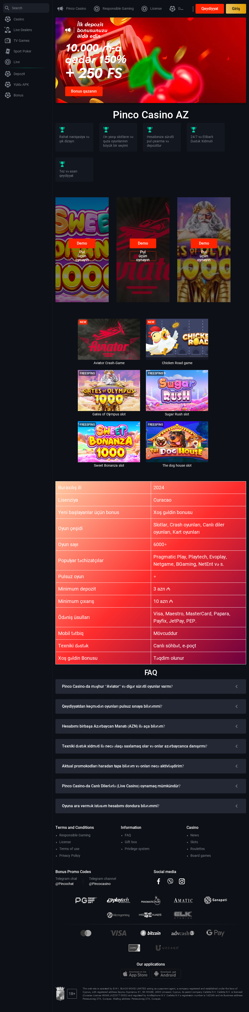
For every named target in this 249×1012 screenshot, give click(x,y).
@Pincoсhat (64, 884)
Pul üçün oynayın (82, 256)
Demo (82, 243)
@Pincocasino (100, 884)
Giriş (236, 8)
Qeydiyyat (209, 8)
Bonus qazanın (84, 91)
